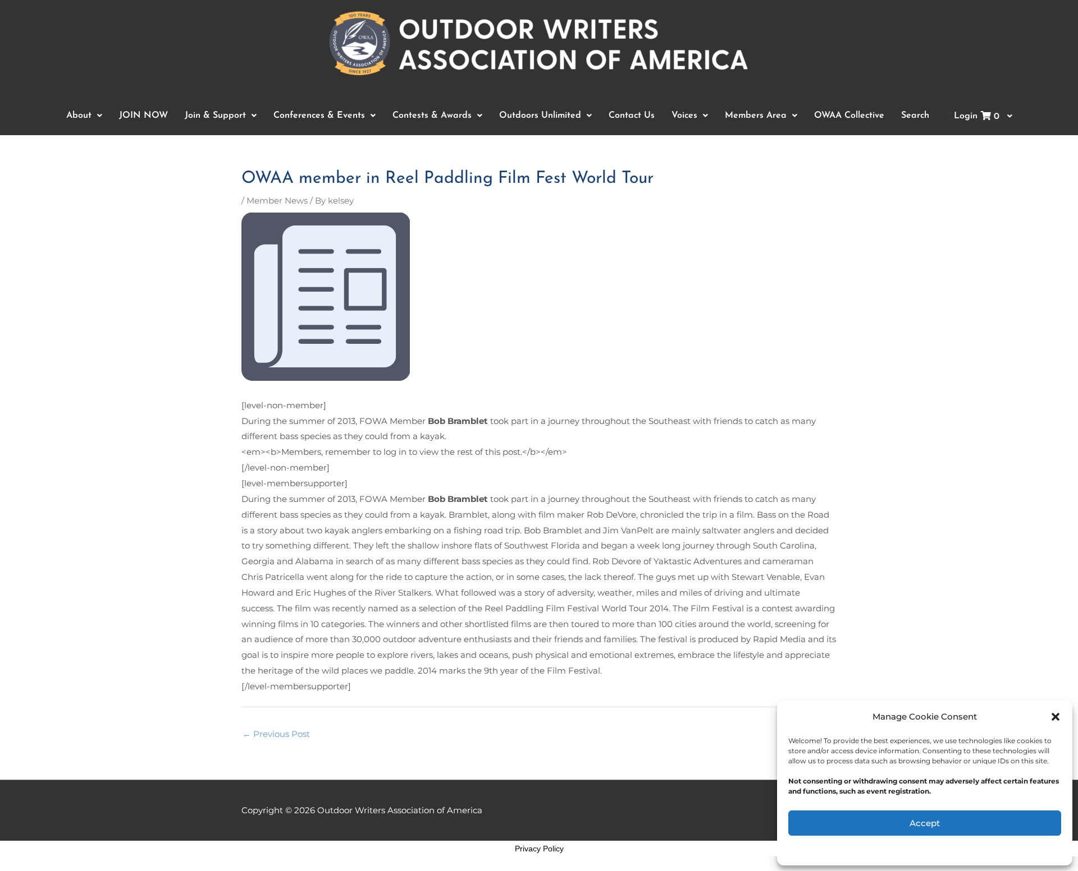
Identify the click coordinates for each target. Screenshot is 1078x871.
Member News (277, 200)
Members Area (756, 115)
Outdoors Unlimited (540, 115)
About (79, 115)
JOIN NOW (143, 115)
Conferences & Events (319, 115)
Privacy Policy (539, 848)
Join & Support (215, 115)
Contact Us (632, 115)
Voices (684, 115)
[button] (1055, 716)
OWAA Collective (849, 115)
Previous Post (276, 734)
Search (915, 115)
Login (976, 116)
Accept (925, 823)
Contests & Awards (432, 115)
